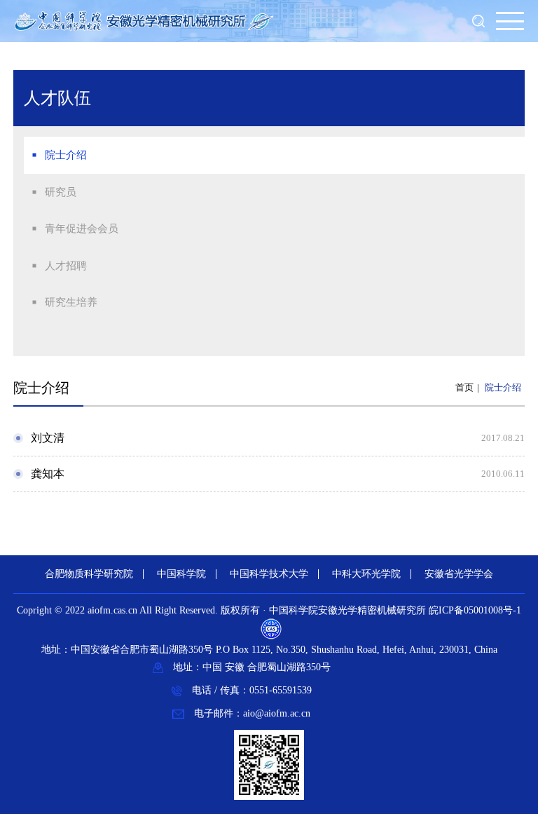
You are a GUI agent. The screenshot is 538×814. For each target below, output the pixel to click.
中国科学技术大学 (269, 574)
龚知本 (47, 474)
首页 (464, 387)
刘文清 (47, 438)
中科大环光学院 (366, 574)
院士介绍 (503, 387)
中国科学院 (181, 574)
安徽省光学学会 (459, 574)
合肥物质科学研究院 (89, 574)
